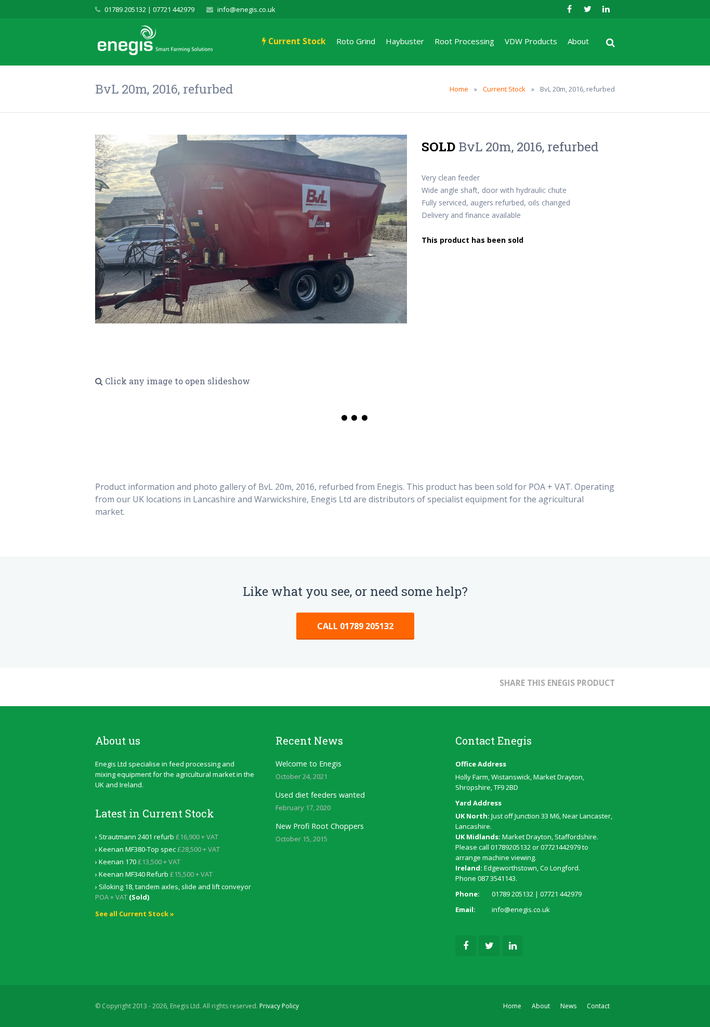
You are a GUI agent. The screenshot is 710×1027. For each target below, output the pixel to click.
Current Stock (504, 89)
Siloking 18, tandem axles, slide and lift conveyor (175, 886)
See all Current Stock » (134, 913)
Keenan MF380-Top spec (137, 849)
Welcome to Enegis (308, 764)
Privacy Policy (279, 1006)
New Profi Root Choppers (319, 826)
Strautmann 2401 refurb (136, 836)
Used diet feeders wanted (320, 795)
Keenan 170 (117, 861)
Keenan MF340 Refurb (133, 874)
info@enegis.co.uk (246, 9)
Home (459, 89)
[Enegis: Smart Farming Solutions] (155, 42)
